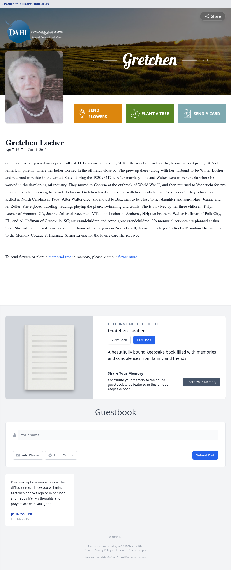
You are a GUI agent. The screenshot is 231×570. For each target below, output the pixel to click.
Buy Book (144, 340)
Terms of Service (127, 550)
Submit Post (205, 455)
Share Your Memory (201, 382)
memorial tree (60, 256)
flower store (127, 256)
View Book (119, 340)
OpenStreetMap (120, 557)
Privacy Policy (102, 550)
